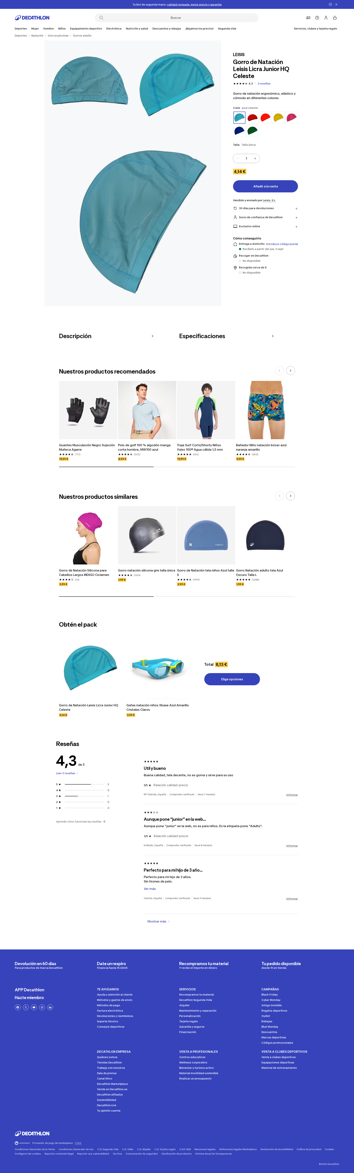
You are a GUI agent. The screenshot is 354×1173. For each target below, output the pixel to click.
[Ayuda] (317, 17)
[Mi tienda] (308, 17)
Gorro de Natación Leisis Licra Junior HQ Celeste (88, 707)
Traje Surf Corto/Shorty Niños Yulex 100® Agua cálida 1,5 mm (200, 447)
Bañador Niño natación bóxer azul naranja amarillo (261, 447)
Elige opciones (232, 679)
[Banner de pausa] (330, 4)
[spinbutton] (246, 158)
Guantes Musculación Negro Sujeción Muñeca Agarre (87, 447)
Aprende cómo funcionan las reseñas (78, 821)
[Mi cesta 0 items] (334, 17)
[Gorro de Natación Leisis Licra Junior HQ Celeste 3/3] (132, 217)
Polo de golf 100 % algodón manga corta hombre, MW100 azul (144, 447)
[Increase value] (255, 158)
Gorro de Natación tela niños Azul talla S (205, 573)
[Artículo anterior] (279, 370)
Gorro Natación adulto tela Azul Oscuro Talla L (259, 573)
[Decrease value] (237, 158)
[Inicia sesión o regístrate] (326, 17)
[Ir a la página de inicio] (32, 17)
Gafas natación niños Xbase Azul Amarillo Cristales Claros (157, 707)
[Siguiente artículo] (290, 370)
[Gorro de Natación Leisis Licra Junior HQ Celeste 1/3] (177, 84)
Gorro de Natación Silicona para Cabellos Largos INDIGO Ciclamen (84, 573)
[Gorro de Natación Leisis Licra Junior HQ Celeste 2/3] (88, 84)
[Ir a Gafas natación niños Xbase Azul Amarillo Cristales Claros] (158, 667)
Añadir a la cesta (265, 186)
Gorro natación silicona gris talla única (146, 570)
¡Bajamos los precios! (199, 28)
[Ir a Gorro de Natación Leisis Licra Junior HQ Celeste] (90, 667)
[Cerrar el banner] (336, 4)
